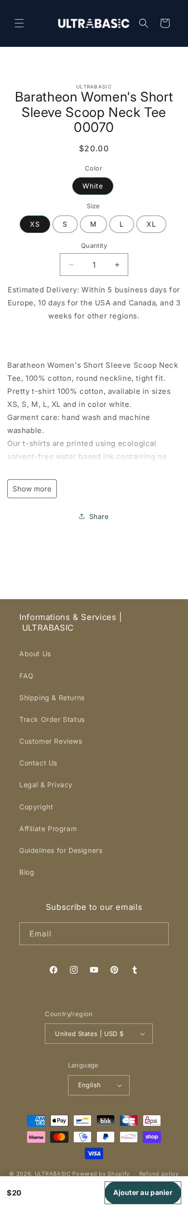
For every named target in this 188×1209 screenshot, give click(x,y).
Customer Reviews (50, 741)
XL (151, 224)
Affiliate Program (48, 828)
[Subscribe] (157, 933)
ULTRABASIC (53, 1173)
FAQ (26, 676)
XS (35, 224)
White (92, 186)
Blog (26, 872)
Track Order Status (52, 719)
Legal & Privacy (46, 784)
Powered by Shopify (101, 1173)
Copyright (36, 807)
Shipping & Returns (52, 697)
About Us (35, 653)
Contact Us (38, 763)
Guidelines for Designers (60, 850)
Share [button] (99, 516)
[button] (19, 23)
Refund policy (159, 1173)
